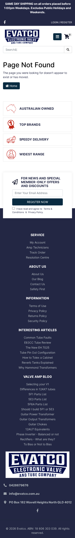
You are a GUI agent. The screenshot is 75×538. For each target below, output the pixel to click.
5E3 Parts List (37, 399)
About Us (38, 274)
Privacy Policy (35, 212)
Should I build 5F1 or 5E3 (37, 409)
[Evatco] (22, 36)
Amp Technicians (37, 247)
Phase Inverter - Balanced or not (37, 434)
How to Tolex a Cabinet (37, 357)
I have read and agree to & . (32, 210)
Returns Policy (37, 316)
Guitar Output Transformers (37, 419)
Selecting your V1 (37, 384)
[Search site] (68, 49)
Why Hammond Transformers (38, 367)
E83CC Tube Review (37, 342)
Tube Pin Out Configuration (37, 352)
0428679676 (18, 485)
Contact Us (37, 284)
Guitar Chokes (37, 424)
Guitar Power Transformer (37, 414)
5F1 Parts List (37, 394)
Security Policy (37, 321)
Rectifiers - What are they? (37, 439)
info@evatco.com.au (24, 494)
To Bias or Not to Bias (38, 444)
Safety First (37, 289)
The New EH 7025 (37, 347)
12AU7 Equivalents (37, 429)
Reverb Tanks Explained (37, 362)
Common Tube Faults (37, 337)
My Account (37, 242)
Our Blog (37, 279)
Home (13, 85)
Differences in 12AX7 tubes (37, 389)
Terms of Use (37, 306)
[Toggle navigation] (57, 36)
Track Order (37, 252)
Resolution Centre (37, 257)
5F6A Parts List (38, 404)
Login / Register (61, 22)
